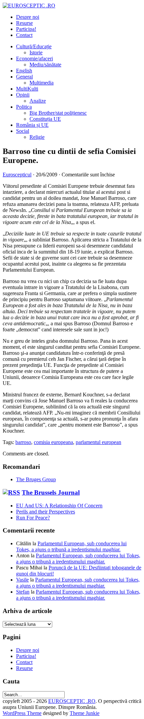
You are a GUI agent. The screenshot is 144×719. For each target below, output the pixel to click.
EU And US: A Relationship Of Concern (59, 505)
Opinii (22, 95)
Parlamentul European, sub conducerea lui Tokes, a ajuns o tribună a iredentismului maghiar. (71, 546)
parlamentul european (98, 442)
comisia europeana (53, 442)
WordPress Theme (22, 713)
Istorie (36, 52)
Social (22, 131)
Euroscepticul (17, 174)
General (24, 76)
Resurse (24, 23)
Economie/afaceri (34, 58)
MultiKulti (27, 89)
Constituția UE (45, 119)
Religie (37, 137)
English (24, 70)
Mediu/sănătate (45, 64)
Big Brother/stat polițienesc (58, 113)
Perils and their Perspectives (45, 511)
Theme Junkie (84, 713)
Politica (24, 107)
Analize (37, 101)
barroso (23, 442)
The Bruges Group (36, 479)
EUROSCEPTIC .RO (71, 701)
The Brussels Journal (51, 492)
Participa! (26, 29)
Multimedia (41, 83)
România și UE (32, 125)
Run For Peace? (33, 517)
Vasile (22, 580)
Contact (24, 35)
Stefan (22, 592)
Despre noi (27, 17)
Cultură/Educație (34, 46)
